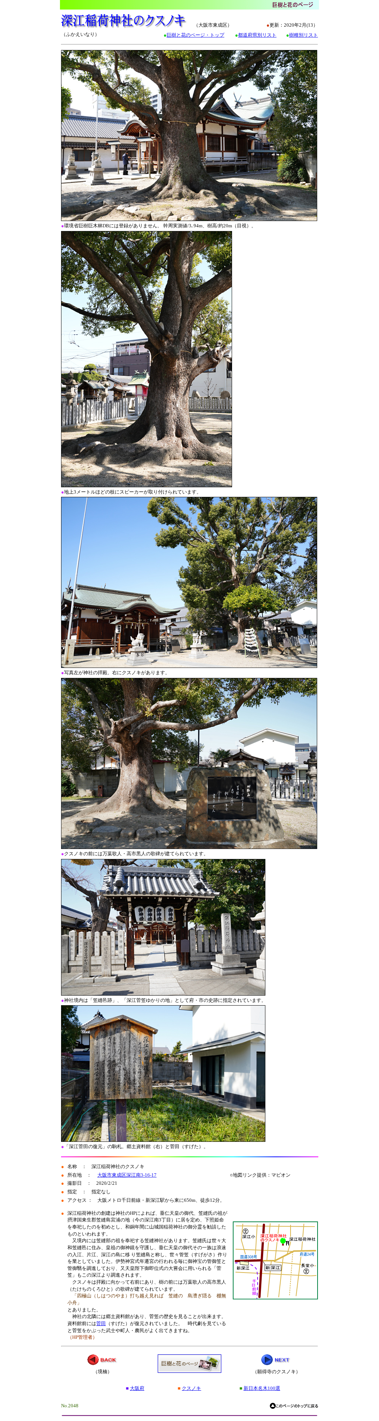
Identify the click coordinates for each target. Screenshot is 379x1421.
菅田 (101, 1323)
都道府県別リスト (257, 35)
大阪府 (137, 1388)
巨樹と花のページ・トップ (195, 35)
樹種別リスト (303, 35)
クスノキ (191, 1388)
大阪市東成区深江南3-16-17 (127, 1175)
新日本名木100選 (262, 1388)
